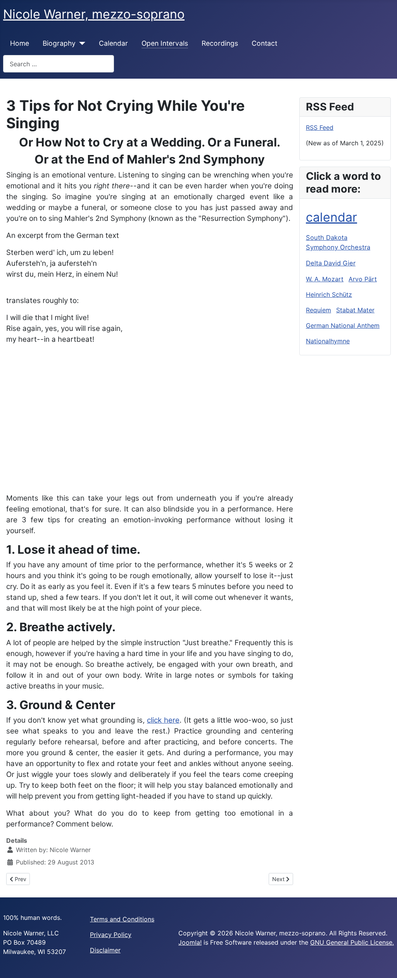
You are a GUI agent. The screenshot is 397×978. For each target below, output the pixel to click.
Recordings (220, 43)
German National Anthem (343, 325)
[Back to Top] (383, 964)
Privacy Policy (110, 934)
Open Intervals (165, 43)
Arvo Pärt (363, 279)
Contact (264, 43)
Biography (59, 43)
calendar (331, 217)
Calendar (113, 43)
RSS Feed (319, 127)
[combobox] (58, 63)
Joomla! (190, 942)
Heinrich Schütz (329, 294)
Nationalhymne (328, 341)
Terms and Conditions (122, 919)
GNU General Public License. (352, 942)
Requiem (318, 310)
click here (163, 720)
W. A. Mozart (324, 279)
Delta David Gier (331, 263)
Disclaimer (105, 950)
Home (19, 43)
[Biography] (80, 43)
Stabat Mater (355, 310)
